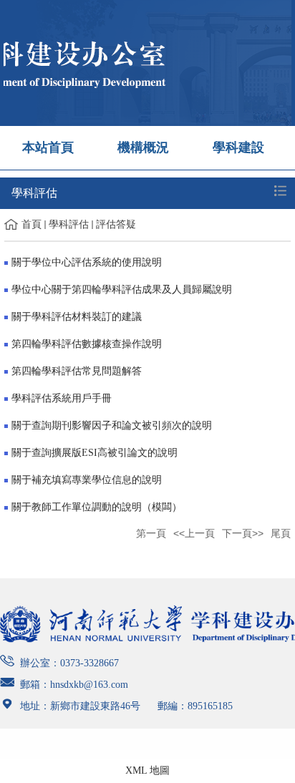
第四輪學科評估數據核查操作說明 (86, 344)
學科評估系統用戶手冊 (61, 398)
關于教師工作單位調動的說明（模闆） (96, 507)
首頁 (31, 224)
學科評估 (69, 224)
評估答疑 (116, 224)
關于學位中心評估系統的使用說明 (86, 262)
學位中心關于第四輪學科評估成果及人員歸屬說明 (121, 289)
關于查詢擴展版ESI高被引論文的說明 (94, 452)
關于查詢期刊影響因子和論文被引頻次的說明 (111, 425)
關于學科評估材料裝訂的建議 (76, 316)
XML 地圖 (147, 770)
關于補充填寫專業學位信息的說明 (86, 480)
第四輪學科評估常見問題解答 (76, 371)
